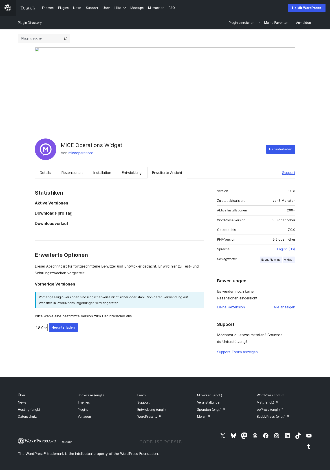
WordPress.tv (149, 416)
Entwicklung (131, 172)
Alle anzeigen (284, 307)
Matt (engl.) (267, 402)
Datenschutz (27, 416)
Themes (84, 402)
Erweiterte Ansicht (167, 172)
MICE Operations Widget (91, 145)
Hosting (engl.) (29, 409)
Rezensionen (72, 172)
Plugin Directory (30, 22)
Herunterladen (280, 149)
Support (288, 172)
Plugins (83, 409)
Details (45, 172)
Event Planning (271, 259)
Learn (141, 395)
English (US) (286, 249)
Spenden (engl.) (211, 409)
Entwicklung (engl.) (151, 409)
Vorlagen (84, 416)
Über (21, 395)
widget (288, 259)
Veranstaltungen (209, 402)
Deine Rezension (231, 307)
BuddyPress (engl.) (273, 416)
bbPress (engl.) (270, 409)
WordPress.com (270, 395)
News (22, 402)
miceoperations (81, 153)
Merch (203, 416)
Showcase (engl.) (91, 395)
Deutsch (66, 442)
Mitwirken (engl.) (209, 395)
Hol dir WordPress (306, 8)
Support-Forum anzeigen (237, 352)
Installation (102, 172)
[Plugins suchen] (65, 38)
